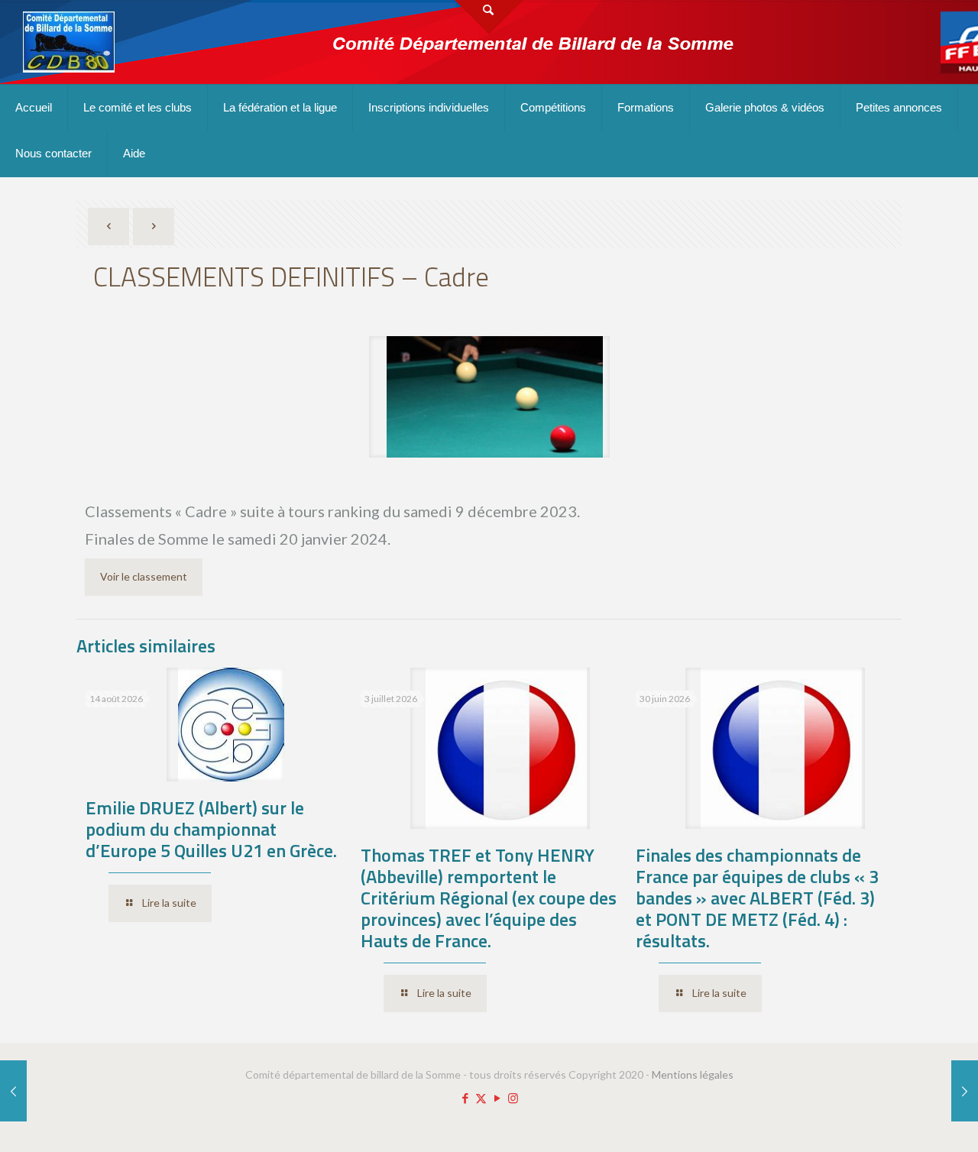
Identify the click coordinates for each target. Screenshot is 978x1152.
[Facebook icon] (465, 1098)
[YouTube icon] (497, 1098)
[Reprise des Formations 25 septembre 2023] (13, 1090)
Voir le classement (143, 576)
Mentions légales (693, 1074)
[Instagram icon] (513, 1098)
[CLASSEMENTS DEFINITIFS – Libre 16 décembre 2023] (964, 1090)
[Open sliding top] (489, 17)
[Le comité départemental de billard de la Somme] (69, 42)
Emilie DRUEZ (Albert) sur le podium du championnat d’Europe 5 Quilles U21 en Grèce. (211, 829)
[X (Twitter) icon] (481, 1098)
